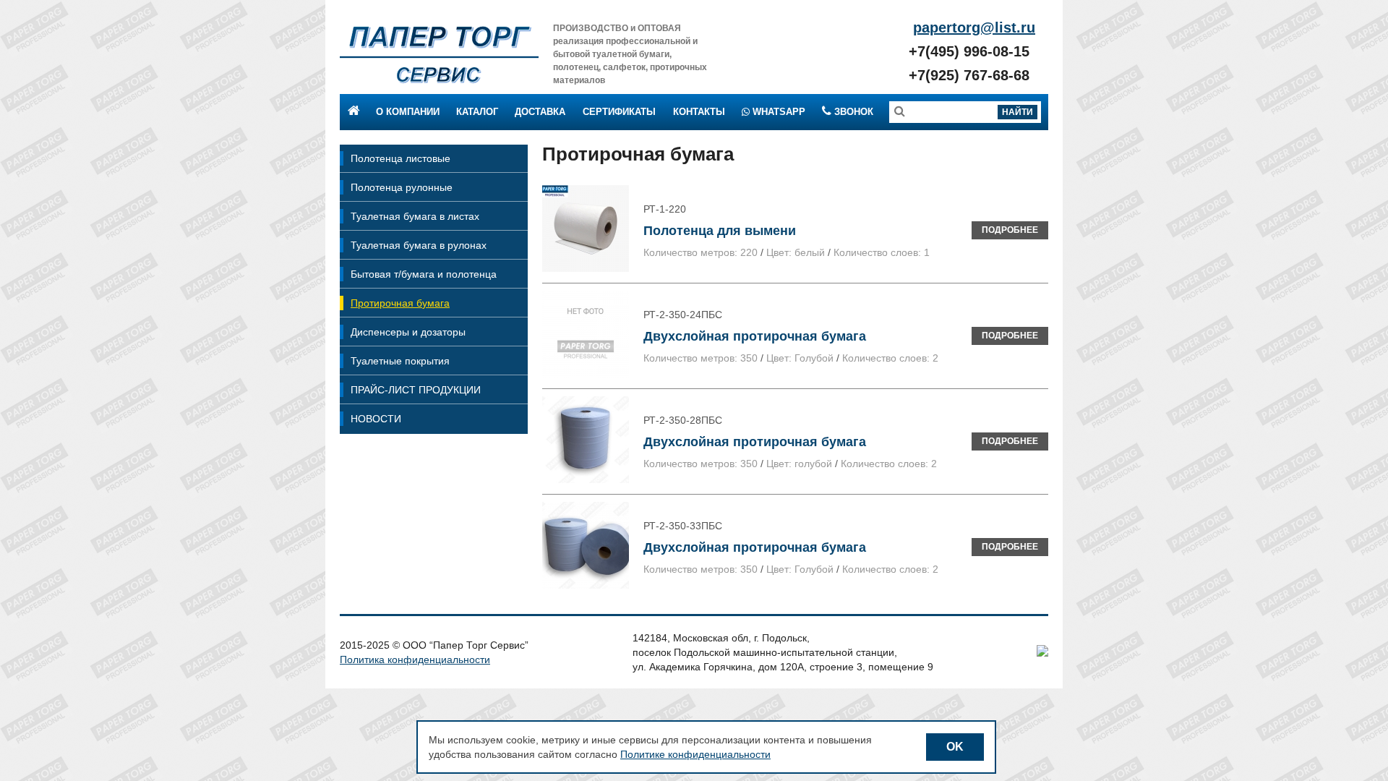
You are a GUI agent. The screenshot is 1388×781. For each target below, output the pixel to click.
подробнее (1010, 230)
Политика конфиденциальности (415, 659)
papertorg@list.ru (974, 27)
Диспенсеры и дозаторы (408, 332)
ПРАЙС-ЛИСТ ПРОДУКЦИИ (416, 390)
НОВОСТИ (376, 418)
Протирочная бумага (400, 303)
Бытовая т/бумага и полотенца (424, 274)
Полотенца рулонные (402, 187)
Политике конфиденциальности (695, 754)
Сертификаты (619, 111)
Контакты (699, 111)
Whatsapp (777, 111)
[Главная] (439, 53)
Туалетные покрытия (400, 361)
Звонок (852, 111)
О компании (408, 111)
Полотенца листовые (400, 158)
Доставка (540, 111)
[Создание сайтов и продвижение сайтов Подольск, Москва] (1042, 653)
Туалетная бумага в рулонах (419, 245)
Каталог (477, 111)
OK (955, 747)
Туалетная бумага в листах (415, 216)
